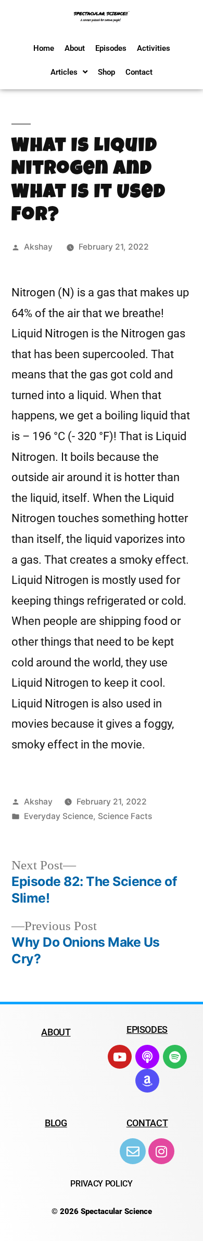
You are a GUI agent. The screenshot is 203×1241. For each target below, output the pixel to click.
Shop (106, 72)
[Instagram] (161, 1151)
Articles (64, 72)
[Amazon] (147, 1081)
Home (43, 48)
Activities (153, 48)
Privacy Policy (101, 1184)
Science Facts (125, 816)
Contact (139, 72)
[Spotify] (175, 1057)
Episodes (110, 48)
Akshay (38, 247)
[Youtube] (120, 1057)
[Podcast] (147, 1057)
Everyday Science (58, 816)
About (75, 48)
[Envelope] (133, 1151)
